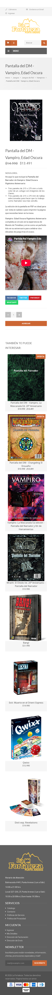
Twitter (23, 298)
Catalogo (11, 908)
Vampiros (41, 78)
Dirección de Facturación (17, 937)
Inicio (7, 78)
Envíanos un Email (36, 9)
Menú (16, 51)
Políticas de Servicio (16, 915)
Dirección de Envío (15, 940)
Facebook (11, 298)
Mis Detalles (12, 934)
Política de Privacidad (16, 918)
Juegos (16, 78)
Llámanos (13, 9)
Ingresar (11, 13)
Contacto (11, 912)
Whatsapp (12, 302)
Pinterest (35, 298)
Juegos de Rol (28, 78)
